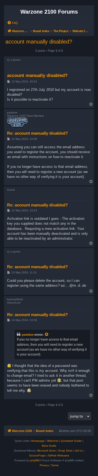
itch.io (78, 450)
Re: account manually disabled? (37, 133)
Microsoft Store (46, 450)
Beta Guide (49, 445)
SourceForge (37, 455)
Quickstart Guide (71, 440)
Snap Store (65, 450)
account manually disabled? (38, 42)
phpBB (34, 460)
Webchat (52, 440)
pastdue (27, 334)
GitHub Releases (58, 455)
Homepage (38, 440)
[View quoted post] (46, 334)
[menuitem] (12, 23)
